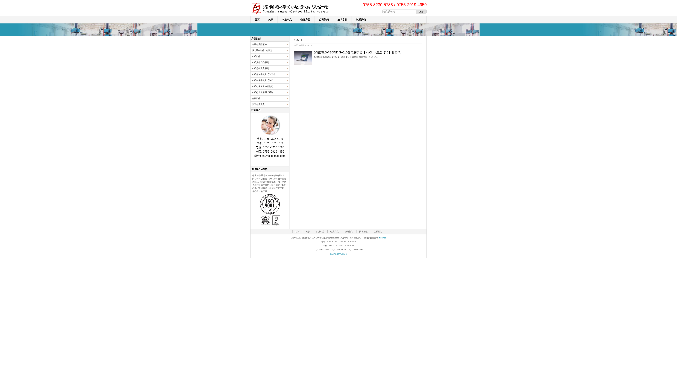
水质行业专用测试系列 (262, 92)
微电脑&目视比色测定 (262, 50)
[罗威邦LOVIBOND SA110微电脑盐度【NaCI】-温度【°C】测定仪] (303, 64)
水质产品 (287, 19)
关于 (270, 19)
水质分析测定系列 (260, 68)
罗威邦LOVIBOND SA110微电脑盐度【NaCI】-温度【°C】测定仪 (357, 52)
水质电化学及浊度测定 (262, 86)
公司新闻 (324, 19)
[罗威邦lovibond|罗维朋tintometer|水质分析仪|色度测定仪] (290, 14)
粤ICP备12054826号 (338, 254)
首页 (257, 19)
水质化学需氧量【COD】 (264, 74)
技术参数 (342, 19)
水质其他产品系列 (260, 62)
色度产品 (305, 19)
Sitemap (382, 238)
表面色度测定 (258, 104)
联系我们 (361, 19)
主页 (296, 45)
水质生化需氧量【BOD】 (264, 80)
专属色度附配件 (259, 44)
